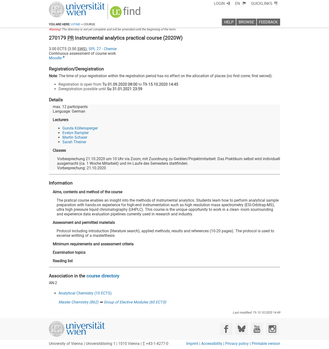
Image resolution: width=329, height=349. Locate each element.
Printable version (266, 343)
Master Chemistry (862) (79, 302)
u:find (75, 24)
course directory (102, 276)
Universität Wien (65, 4)
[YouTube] (257, 329)
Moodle (55, 58)
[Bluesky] (241, 329)
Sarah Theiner (74, 142)
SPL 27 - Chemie (103, 49)
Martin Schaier (74, 137)
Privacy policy (237, 343)
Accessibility (211, 343)
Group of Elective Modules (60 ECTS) (135, 302)
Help (229, 22)
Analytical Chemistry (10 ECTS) (85, 293)
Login (219, 3)
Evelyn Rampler (75, 132)
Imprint (192, 343)
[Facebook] (226, 329)
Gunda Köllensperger (80, 128)
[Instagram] (272, 329)
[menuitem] (240, 3)
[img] (126, 13)
